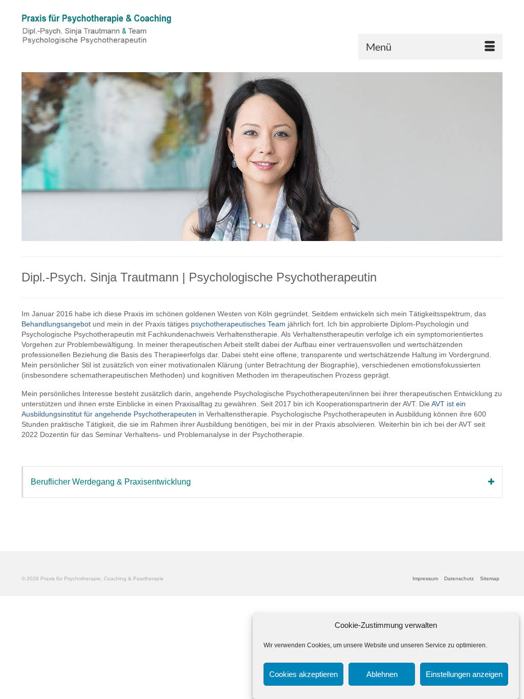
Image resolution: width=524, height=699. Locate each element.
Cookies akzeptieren (303, 674)
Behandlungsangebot (56, 324)
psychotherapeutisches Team (238, 324)
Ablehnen (382, 674)
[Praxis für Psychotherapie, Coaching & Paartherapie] (96, 33)
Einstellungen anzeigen (464, 674)
